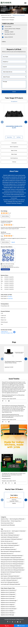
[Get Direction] (14, 332)
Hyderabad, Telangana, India (7, 332)
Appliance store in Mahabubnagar (9, 600)
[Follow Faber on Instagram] (12, 622)
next (25, 122)
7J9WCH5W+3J (4, 331)
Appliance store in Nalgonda (7, 604)
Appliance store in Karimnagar (8, 596)
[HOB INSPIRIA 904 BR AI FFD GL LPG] (14, 114)
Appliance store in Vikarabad (7, 612)
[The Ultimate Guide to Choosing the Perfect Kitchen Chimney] (14, 353)
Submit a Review (5, 216)
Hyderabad (10, 298)
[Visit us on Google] (15, 622)
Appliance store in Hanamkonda (8, 590)
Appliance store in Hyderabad (8, 592)
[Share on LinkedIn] (6, 483)
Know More (9, 137)
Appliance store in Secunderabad (8, 608)
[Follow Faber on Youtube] (18, 622)
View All (13, 242)
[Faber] (6, 3)
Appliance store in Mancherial (8, 602)
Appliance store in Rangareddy (8, 594)
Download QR (5, 269)
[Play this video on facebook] (14, 448)
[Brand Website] (20, 622)
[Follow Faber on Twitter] (10, 622)
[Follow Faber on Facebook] (7, 622)
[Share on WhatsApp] (9, 401)
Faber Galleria (14, 495)
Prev (2, 122)
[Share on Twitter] (6, 401)
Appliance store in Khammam (8, 598)
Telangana (10, 296)
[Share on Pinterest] (9, 483)
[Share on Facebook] (3, 401)
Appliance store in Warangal (7, 614)
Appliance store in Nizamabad (8, 606)
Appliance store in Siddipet (7, 610)
